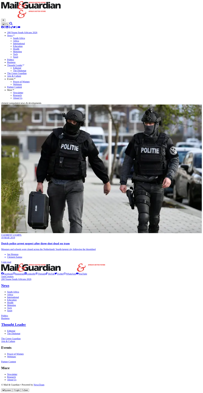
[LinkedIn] (7, 27)
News (5, 285)
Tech (9, 308)
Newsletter (12, 374)
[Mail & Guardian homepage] (101, 10)
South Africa (13, 292)
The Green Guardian (11, 338)
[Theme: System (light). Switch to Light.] (5, 24)
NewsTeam (39, 384)
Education (12, 300)
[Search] (11, 24)
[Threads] (9, 27)
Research (11, 377)
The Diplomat (13, 333)
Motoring (11, 305)
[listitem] (7, 274)
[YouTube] (19, 27)
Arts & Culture (8, 341)
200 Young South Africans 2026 (16, 279)
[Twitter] (14, 27)
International (13, 297)
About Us (11, 379)
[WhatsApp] (16, 27)
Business (5, 318)
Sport (9, 310)
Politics (4, 315)
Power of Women (15, 354)
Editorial (11, 331)
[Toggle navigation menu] (3, 20)
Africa (10, 294)
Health (10, 302)
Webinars (11, 356)
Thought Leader (13, 324)
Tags (3, 276)
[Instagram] (5, 27)
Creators (10, 276)
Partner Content (8, 361)
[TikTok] (12, 27)
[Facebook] (2, 27)
